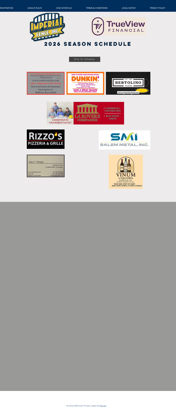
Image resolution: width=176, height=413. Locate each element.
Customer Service (106, 397)
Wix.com (103, 406)
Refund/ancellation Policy (70, 397)
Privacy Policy (90, 397)
